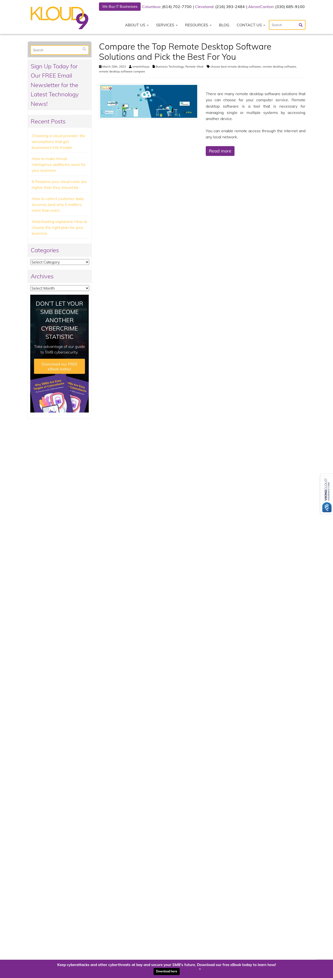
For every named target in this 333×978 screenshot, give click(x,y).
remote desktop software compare (122, 71)
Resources (197, 24)
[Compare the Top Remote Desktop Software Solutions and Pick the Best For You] (149, 101)
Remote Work (194, 66)
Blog (224, 24)
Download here (166, 971)
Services (165, 24)
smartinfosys (140, 66)
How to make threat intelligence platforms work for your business (59, 164)
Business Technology (170, 66)
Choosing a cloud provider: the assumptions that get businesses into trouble (58, 141)
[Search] (84, 49)
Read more (220, 151)
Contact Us (250, 24)
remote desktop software (279, 66)
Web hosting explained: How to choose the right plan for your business (59, 227)
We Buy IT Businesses (119, 6)
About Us (135, 24)
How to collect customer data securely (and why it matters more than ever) (57, 204)
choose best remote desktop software (235, 66)
